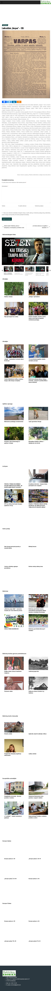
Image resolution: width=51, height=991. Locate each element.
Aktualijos (5, 25)
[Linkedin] (14, 102)
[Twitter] (9, 102)
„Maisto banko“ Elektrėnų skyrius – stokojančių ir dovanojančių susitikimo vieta (14, 226)
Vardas (3, 206)
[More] (19, 102)
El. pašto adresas (22, 206)
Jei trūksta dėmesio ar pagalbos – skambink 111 (40, 226)
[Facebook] (4, 102)
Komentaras (5, 186)
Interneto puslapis (39, 206)
